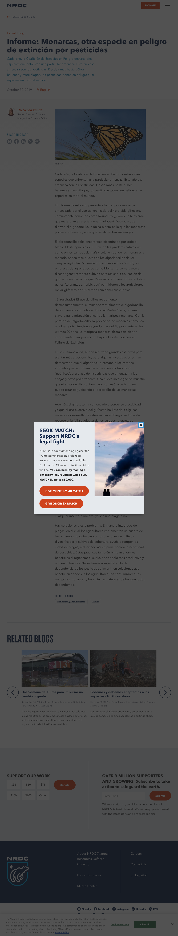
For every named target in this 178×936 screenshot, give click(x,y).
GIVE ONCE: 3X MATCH (61, 503)
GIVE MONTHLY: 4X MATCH (64, 491)
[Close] (141, 425)
